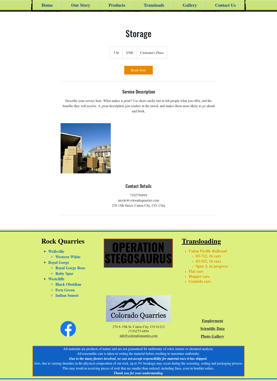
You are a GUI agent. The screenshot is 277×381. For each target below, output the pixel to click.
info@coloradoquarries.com (139, 335)
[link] (138, 70)
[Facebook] (68, 328)
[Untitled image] (86, 148)
